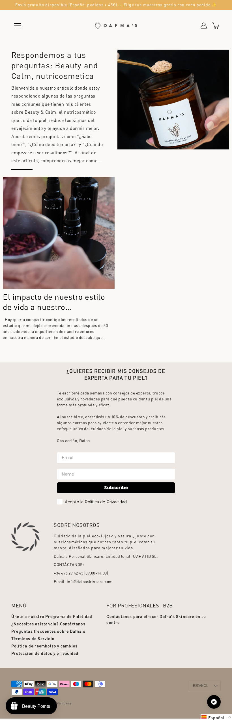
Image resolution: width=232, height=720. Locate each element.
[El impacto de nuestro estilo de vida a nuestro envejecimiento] (59, 233)
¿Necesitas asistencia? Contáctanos (48, 623)
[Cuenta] (203, 25)
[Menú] (17, 26)
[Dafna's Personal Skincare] (116, 25)
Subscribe (116, 487)
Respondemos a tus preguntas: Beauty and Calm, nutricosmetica (54, 65)
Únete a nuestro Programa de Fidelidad (51, 616)
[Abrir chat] (214, 702)
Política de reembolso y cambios (44, 645)
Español (200, 686)
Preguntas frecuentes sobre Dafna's (48, 631)
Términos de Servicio (32, 638)
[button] (216, 717)
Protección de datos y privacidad (44, 653)
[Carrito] (216, 25)
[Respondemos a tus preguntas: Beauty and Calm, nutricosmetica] (173, 99)
